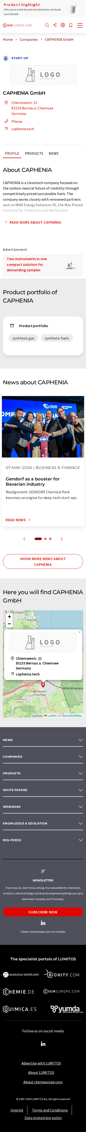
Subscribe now (42, 912)
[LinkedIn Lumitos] (43, 1044)
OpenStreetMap (71, 715)
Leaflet (51, 715)
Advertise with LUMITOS (41, 1063)
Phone (16, 121)
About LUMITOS (41, 1072)
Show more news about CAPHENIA (43, 561)
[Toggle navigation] (80, 26)
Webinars (12, 806)
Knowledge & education (25, 823)
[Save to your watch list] (70, 25)
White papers (15, 790)
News (54, 153)
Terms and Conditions (50, 1110)
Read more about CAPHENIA (35, 222)
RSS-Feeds (12, 840)
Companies (12, 756)
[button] (43, 685)
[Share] (55, 25)
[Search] (47, 25)
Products (34, 153)
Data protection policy (43, 1117)
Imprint (17, 1110)
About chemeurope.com (43, 1082)
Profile (12, 153)
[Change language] (62, 25)
